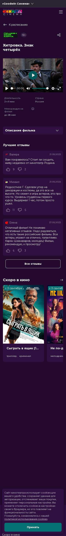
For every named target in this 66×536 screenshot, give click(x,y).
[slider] (13, 88)
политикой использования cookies (25, 519)
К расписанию (18, 24)
